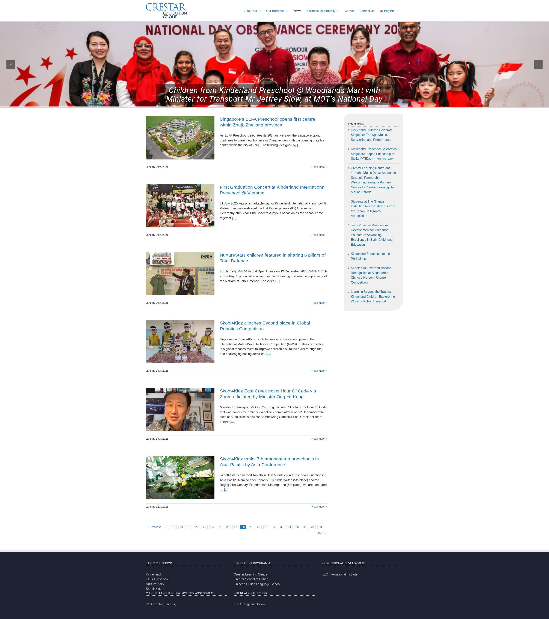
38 (320, 527)
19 (173, 527)
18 (165, 527)
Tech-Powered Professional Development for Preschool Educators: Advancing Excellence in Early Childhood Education (371, 234)
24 (212, 527)
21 (189, 527)
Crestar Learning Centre (250, 574)
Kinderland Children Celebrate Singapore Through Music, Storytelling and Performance (371, 134)
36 (304, 527)
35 (297, 527)
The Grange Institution (249, 604)
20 (181, 527)
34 (289, 527)
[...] (299, 145)
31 (266, 527)
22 (196, 527)
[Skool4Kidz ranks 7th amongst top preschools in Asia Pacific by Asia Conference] (180, 477)
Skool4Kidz (154, 588)
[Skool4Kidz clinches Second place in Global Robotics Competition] (180, 341)
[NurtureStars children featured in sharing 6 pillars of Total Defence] (180, 273)
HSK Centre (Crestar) (161, 604)
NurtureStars (155, 584)
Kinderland (153, 574)
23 (204, 527)
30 (258, 527)
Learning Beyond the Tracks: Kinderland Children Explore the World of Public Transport (373, 296)
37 (312, 527)
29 (250, 527)
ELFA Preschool (157, 579)
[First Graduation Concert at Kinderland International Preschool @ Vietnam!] (180, 205)
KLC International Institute (339, 574)
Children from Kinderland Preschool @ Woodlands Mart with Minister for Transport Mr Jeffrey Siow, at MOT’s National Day (274, 95)
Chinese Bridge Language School (257, 584)
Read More (318, 166)
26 (227, 527)
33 (281, 527)
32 (274, 527)
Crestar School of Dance (251, 579)
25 (220, 527)
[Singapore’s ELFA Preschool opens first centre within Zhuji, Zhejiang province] (180, 137)
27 (235, 527)
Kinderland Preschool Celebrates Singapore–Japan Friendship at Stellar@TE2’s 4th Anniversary (374, 153)
